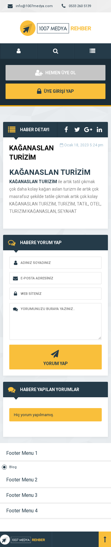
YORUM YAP (55, 363)
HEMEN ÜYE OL (60, 72)
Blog (13, 467)
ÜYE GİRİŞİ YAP (58, 91)
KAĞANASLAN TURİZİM (33, 181)
